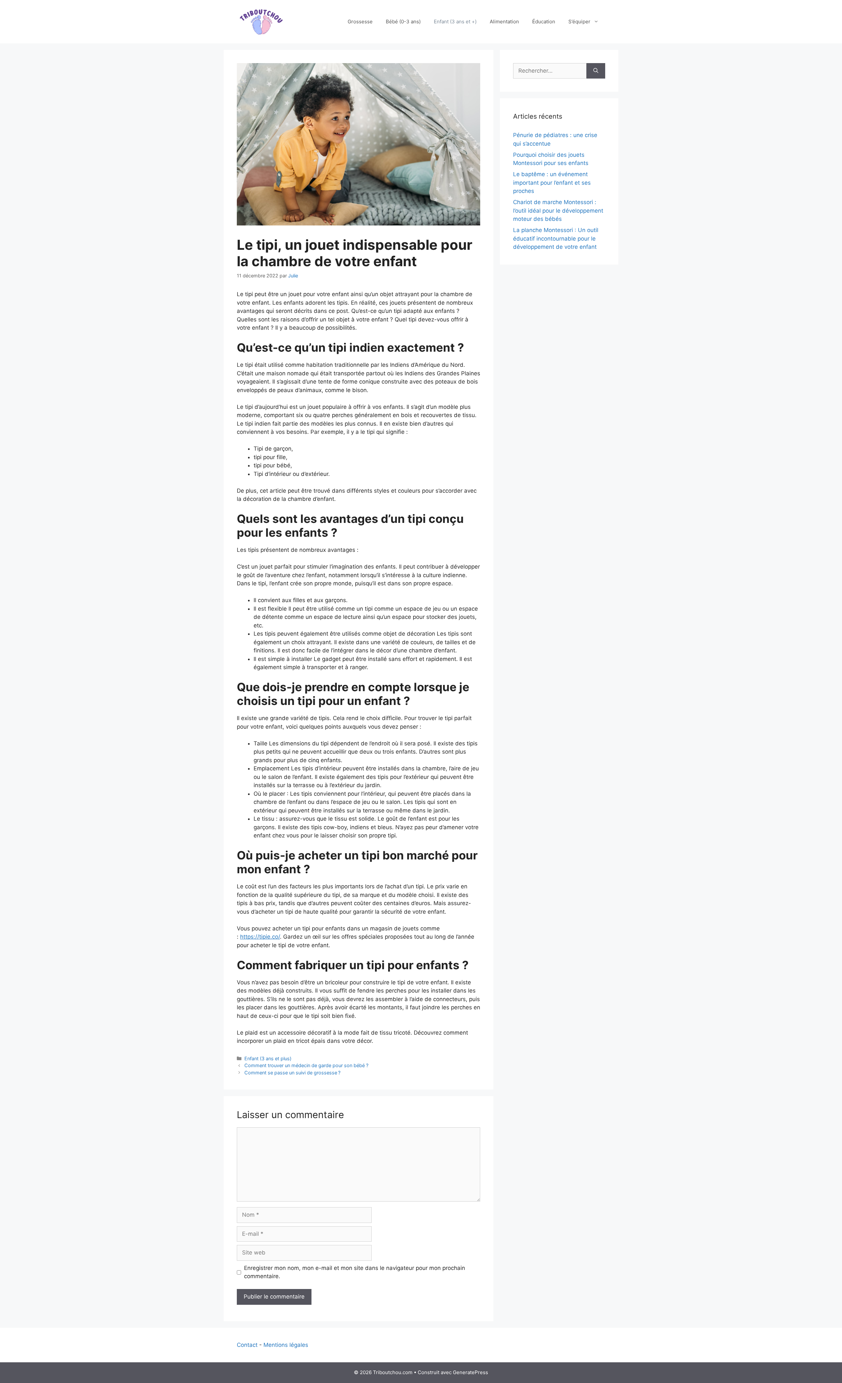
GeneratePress (470, 1372)
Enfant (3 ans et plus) (267, 1058)
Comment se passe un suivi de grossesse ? (292, 1072)
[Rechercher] (595, 71)
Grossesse (360, 21)
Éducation (543, 21)
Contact (247, 1345)
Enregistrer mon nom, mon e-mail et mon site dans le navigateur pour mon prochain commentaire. (354, 1272)
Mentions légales (285, 1345)
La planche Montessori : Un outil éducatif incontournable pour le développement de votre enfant (555, 238)
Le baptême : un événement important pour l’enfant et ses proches (552, 182)
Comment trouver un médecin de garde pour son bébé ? (306, 1065)
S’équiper (579, 21)
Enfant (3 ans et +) (455, 21)
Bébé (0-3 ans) (403, 21)
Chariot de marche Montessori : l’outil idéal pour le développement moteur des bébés (558, 210)
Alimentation (504, 21)
